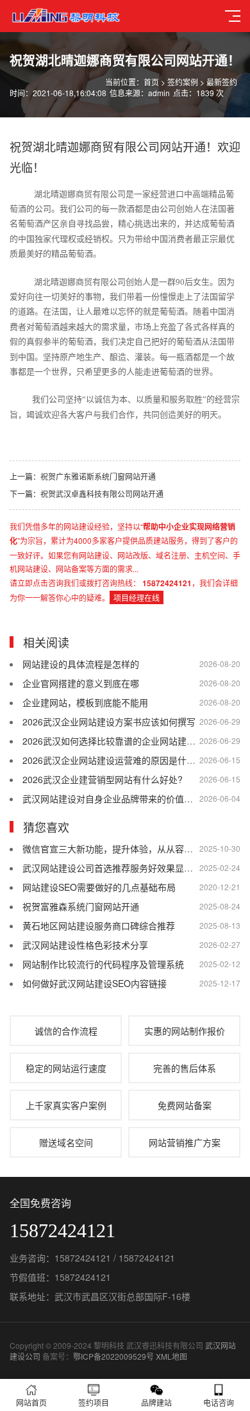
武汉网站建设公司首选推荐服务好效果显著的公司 (121, 867)
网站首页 (31, 1402)
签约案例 (182, 81)
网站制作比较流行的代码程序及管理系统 (103, 964)
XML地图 (171, 1356)
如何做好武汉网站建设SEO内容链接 (94, 983)
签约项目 (93, 1402)
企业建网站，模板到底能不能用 (85, 702)
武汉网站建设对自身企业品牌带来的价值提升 (112, 798)
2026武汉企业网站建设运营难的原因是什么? (111, 760)
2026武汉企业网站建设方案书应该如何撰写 (109, 721)
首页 (151, 81)
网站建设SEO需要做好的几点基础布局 (99, 887)
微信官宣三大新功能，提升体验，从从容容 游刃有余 (126, 848)
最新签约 (221, 81)
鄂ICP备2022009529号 (113, 1356)
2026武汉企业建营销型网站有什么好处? (102, 779)
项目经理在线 (136, 597)
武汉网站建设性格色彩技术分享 (85, 944)
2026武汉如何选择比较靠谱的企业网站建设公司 (117, 740)
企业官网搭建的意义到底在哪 (80, 683)
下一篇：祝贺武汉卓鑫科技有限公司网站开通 (86, 493)
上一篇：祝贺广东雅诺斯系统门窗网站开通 (83, 476)
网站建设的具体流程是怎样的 (80, 663)
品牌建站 (156, 1402)
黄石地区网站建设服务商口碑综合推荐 (98, 925)
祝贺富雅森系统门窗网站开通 (80, 906)
